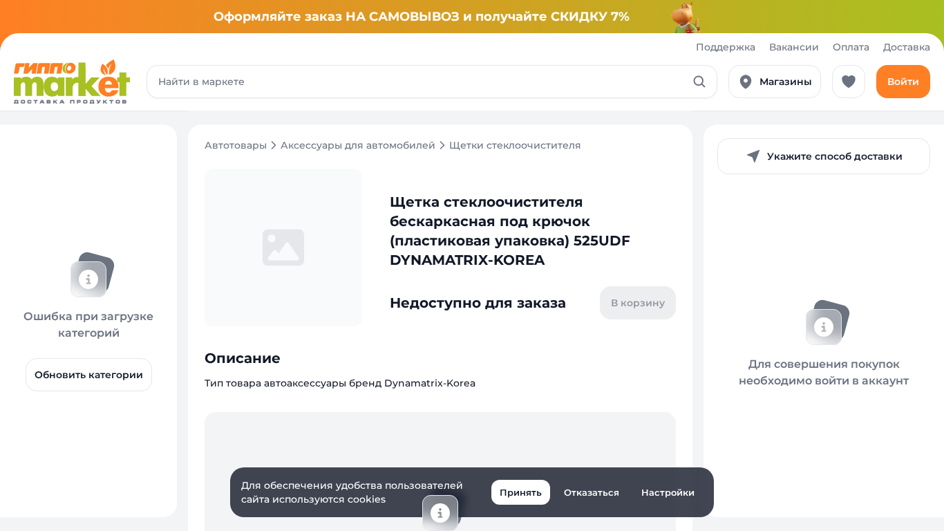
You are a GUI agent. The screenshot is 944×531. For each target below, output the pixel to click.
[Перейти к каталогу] (72, 81)
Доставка (906, 47)
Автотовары (236, 145)
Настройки (668, 492)
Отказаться (591, 492)
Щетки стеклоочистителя (515, 145)
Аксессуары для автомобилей (358, 145)
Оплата (851, 47)
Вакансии (794, 47)
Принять (521, 492)
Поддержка (725, 47)
